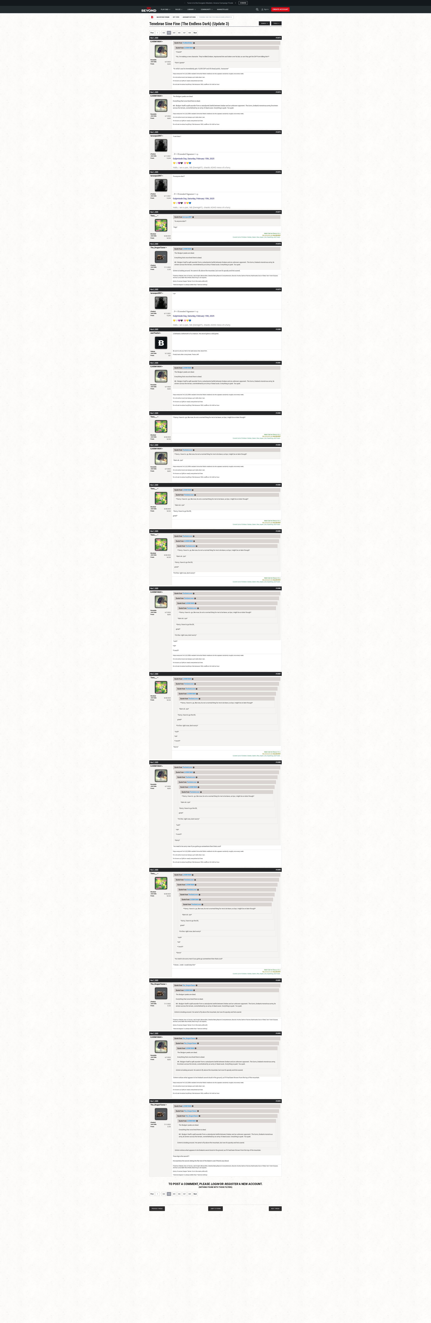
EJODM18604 (188, 48)
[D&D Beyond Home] (148, 9)
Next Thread (275, 1208)
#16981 (278, 363)
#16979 (278, 289)
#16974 (278, 92)
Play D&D (164, 9)
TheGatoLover (187, 450)
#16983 (278, 445)
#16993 (278, 1101)
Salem (254, 237)
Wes (258, 237)
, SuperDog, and (271, 237)
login (215, 1184)
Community (206, 9)
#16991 (278, 980)
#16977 (278, 212)
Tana (274, 233)
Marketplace (222, 9)
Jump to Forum (216, 1208)
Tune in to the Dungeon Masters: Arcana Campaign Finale (210, 3)
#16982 (278, 413)
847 (184, 33)
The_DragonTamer (189, 985)
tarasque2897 (187, 217)
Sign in (266, 9)
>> (194, 43)
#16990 (278, 870)
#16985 (278, 531)
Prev (152, 33)
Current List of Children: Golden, (242, 237)
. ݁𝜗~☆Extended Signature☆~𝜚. (186, 154)
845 (174, 33)
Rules (177, 9)
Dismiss (243, 3)
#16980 (278, 329)
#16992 (278, 1033)
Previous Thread (157, 1208)
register (231, 1184)
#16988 (278, 762)
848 (189, 33)
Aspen (262, 237)
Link (265, 237)
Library (190, 9)
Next (195, 33)
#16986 (278, 588)
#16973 (278, 38)
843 (164, 33)
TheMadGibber (188, 43)
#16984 (278, 485)
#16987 (278, 674)
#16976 (278, 172)
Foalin (278, 237)
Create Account (280, 9)
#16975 (278, 132)
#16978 (278, 244)
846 (179, 33)
